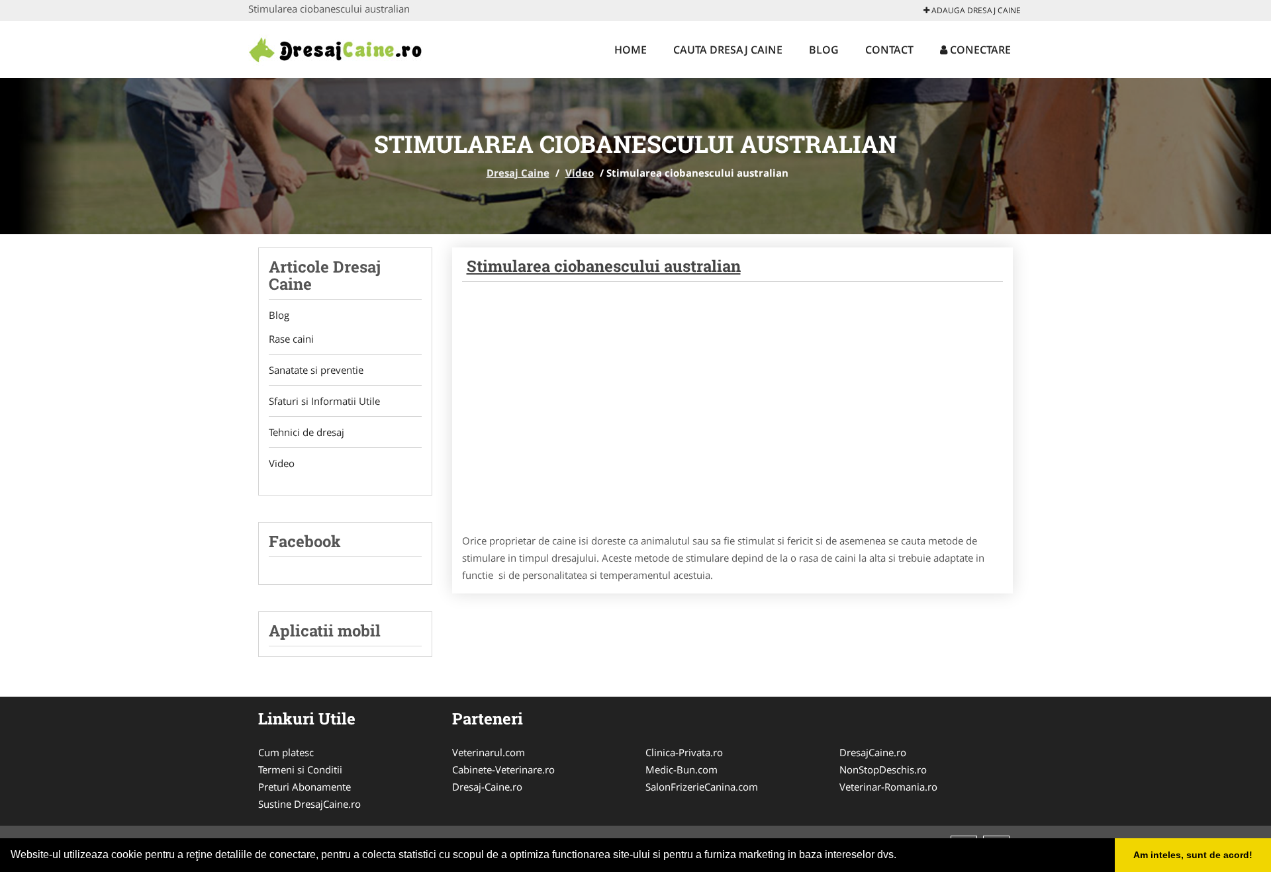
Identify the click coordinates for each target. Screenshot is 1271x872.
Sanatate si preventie (316, 369)
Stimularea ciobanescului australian (604, 266)
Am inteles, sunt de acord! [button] (1192, 855)
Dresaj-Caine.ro (487, 786)
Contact (889, 49)
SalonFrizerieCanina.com (701, 786)
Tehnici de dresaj (306, 432)
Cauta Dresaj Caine (727, 49)
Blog (824, 49)
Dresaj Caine (518, 172)
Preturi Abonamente (304, 786)
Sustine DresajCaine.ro (309, 803)
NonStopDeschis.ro (883, 769)
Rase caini (291, 338)
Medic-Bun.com (681, 769)
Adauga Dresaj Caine (975, 10)
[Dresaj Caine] (335, 47)
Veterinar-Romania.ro (888, 786)
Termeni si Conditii (300, 769)
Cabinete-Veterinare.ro (503, 769)
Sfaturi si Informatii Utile (324, 401)
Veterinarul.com (488, 752)
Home (630, 49)
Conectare (979, 49)
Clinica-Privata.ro (684, 752)
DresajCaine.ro (872, 752)
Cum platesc (286, 752)
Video (579, 172)
